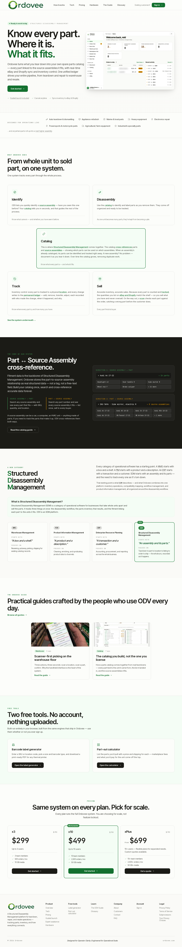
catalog (27, 208)
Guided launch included (19, 98)
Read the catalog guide (22, 430)
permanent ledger (32, 295)
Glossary (121, 5)
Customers (118, 911)
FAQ (115, 918)
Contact (117, 915)
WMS (160, 466)
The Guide (107, 5)
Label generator (74, 908)
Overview (49, 908)
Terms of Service (165, 911)
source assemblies (53, 250)
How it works (59, 5)
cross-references (124, 247)
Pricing (82, 5)
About (116, 908)
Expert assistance (52, 922)
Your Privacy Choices (164, 919)
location (63, 292)
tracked (165, 292)
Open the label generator (26, 765)
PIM (118, 470)
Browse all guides (15, 615)
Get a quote (145, 871)
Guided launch (51, 918)
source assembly (47, 205)
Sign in (157, 5)
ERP (164, 470)
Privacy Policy (164, 908)
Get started (16, 88)
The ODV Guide (97, 908)
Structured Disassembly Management (70, 247)
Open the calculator (109, 765)
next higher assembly (43, 131)
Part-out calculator (72, 912)
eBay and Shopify (128, 295)
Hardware (94, 5)
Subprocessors (165, 915)
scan (142, 298)
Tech (72, 5)
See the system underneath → (21, 320)
